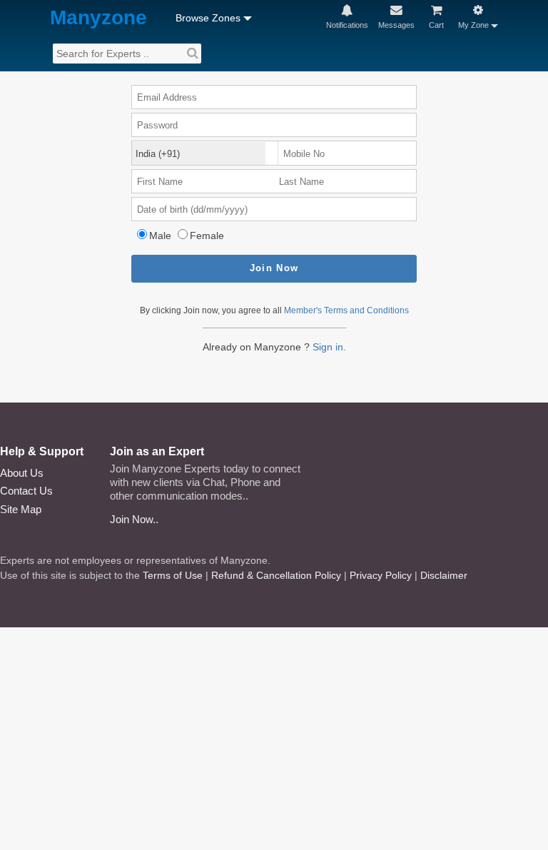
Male (160, 235)
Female (207, 235)
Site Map (20, 509)
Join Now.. (134, 519)
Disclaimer (443, 575)
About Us (22, 473)
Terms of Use (173, 575)
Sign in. (329, 347)
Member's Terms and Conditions (346, 310)
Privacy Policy (381, 575)
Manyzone (98, 18)
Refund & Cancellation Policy (276, 575)
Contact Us (26, 491)
